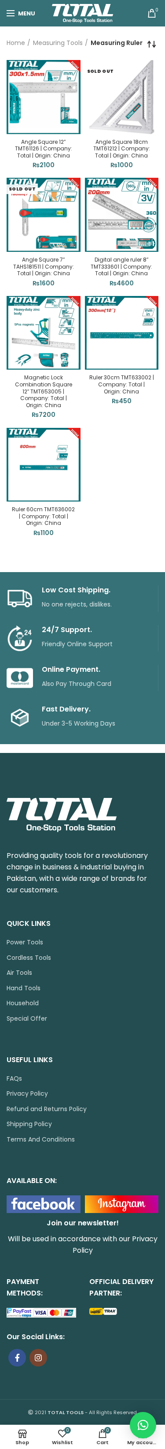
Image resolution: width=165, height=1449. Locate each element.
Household (23, 1003)
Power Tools (25, 942)
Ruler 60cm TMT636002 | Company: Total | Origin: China (43, 516)
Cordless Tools (29, 958)
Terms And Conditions (41, 1139)
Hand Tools (23, 988)
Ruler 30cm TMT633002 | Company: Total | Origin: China (121, 384)
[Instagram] (38, 1358)
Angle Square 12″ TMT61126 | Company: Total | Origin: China (43, 149)
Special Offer (27, 1019)
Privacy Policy (27, 1094)
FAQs (14, 1079)
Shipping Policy (29, 1124)
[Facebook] (17, 1358)
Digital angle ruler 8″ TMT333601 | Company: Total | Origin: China (121, 266)
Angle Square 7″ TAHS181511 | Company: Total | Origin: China (43, 266)
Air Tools (19, 973)
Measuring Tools (58, 43)
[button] (143, 1425)
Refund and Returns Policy (47, 1109)
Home (16, 43)
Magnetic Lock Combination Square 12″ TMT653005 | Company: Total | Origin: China (43, 391)
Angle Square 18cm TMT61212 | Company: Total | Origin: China (121, 149)
